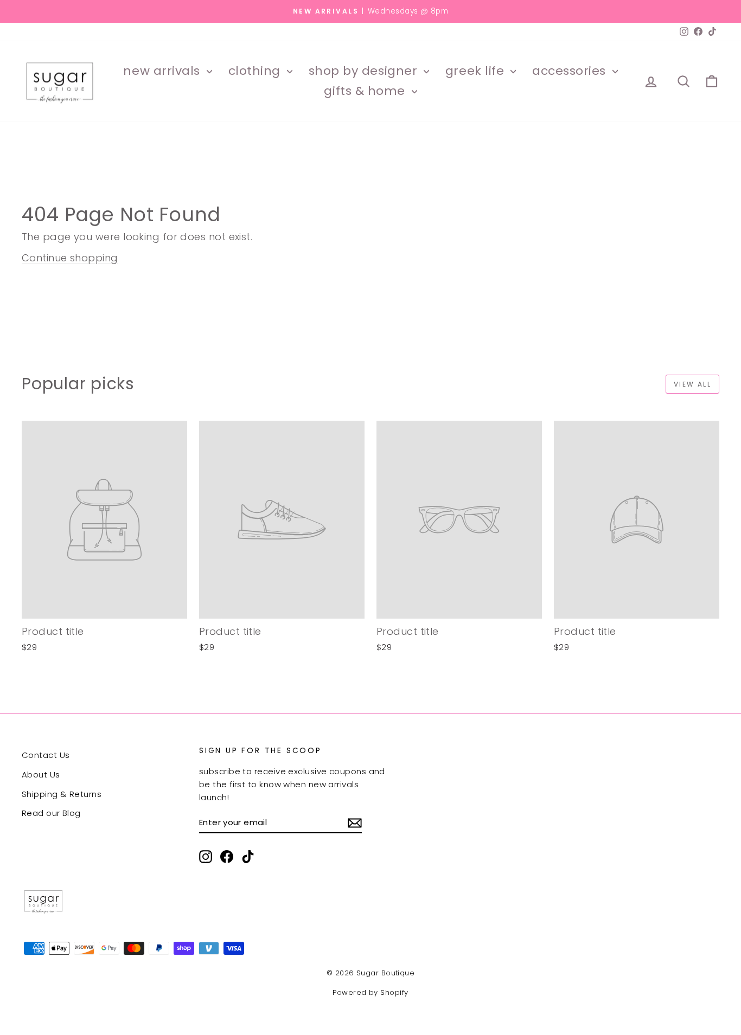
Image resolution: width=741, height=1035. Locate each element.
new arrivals (163, 70)
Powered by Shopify (370, 992)
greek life (476, 70)
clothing (256, 70)
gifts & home (366, 90)
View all (692, 384)
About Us (41, 774)
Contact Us (46, 755)
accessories (571, 70)
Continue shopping (70, 258)
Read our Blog (51, 813)
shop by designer (365, 70)
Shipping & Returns (61, 794)
